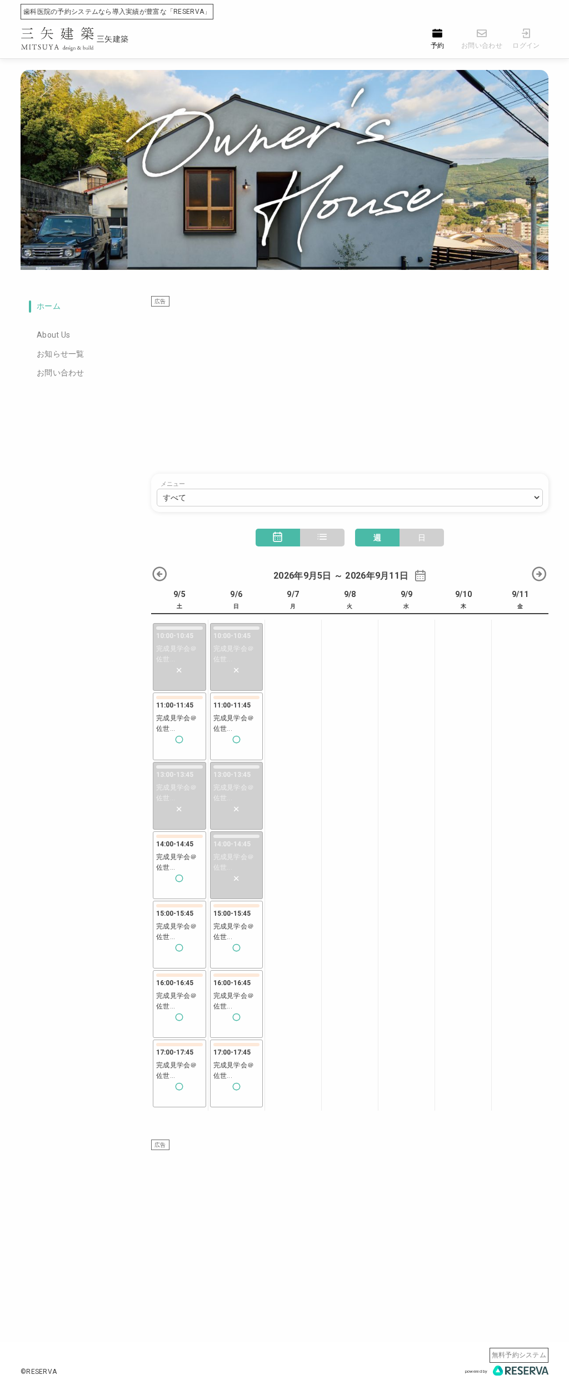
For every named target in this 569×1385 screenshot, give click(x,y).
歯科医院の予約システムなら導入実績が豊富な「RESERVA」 (117, 12)
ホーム (49, 306)
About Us (53, 334)
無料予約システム (519, 1355)
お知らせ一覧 (60, 353)
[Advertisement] (349, 385)
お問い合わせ (60, 372)
